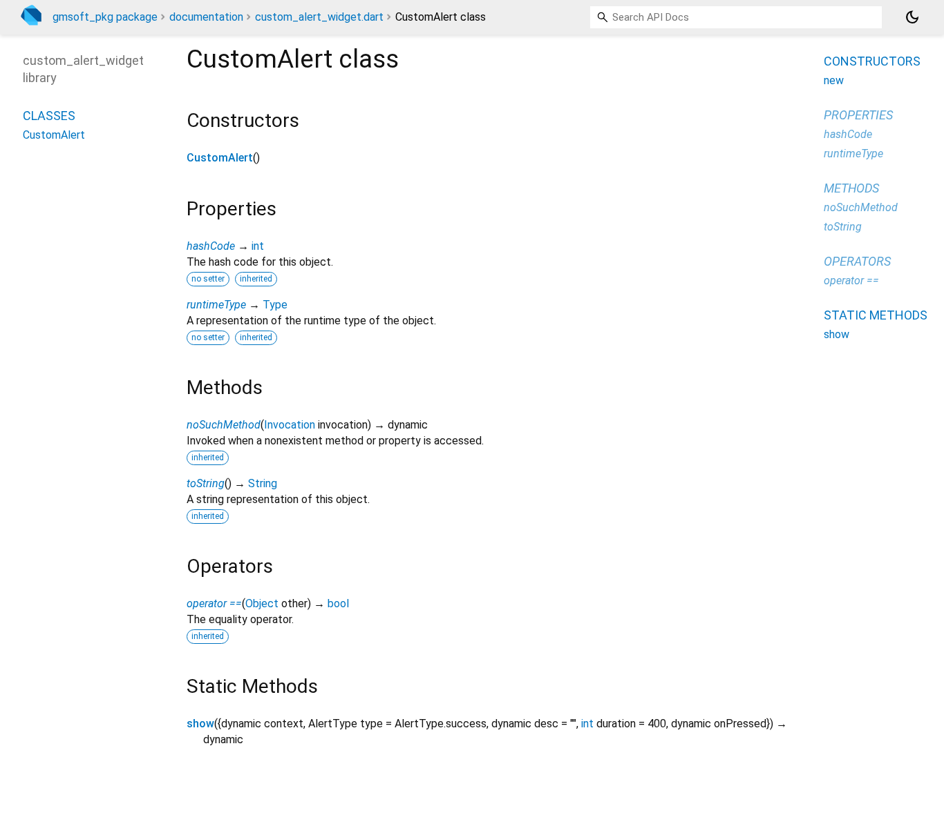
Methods (851, 188)
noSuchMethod (224, 424)
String (262, 483)
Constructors (872, 61)
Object (262, 603)
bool (338, 603)
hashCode (211, 246)
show (200, 723)
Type (275, 304)
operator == (214, 603)
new (834, 80)
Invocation (289, 424)
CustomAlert (220, 157)
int (258, 246)
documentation (206, 16)
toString (206, 483)
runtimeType (216, 304)
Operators (857, 261)
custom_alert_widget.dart (319, 16)
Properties (858, 115)
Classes (49, 115)
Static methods (875, 315)
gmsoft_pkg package (105, 16)
